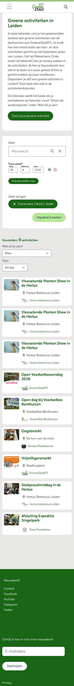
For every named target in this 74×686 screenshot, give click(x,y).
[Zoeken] (65, 7)
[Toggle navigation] (9, 7)
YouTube (9, 599)
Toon (5, 261)
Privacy (7, 682)
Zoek (11, 143)
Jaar (36, 167)
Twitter (8, 610)
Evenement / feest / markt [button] (36, 204)
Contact (9, 589)
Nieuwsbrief (12, 580)
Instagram (10, 605)
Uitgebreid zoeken (48, 217)
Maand (24, 167)
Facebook (10, 594)
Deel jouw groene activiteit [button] (30, 116)
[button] (49, 170)
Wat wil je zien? (12, 246)
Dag (11, 167)
